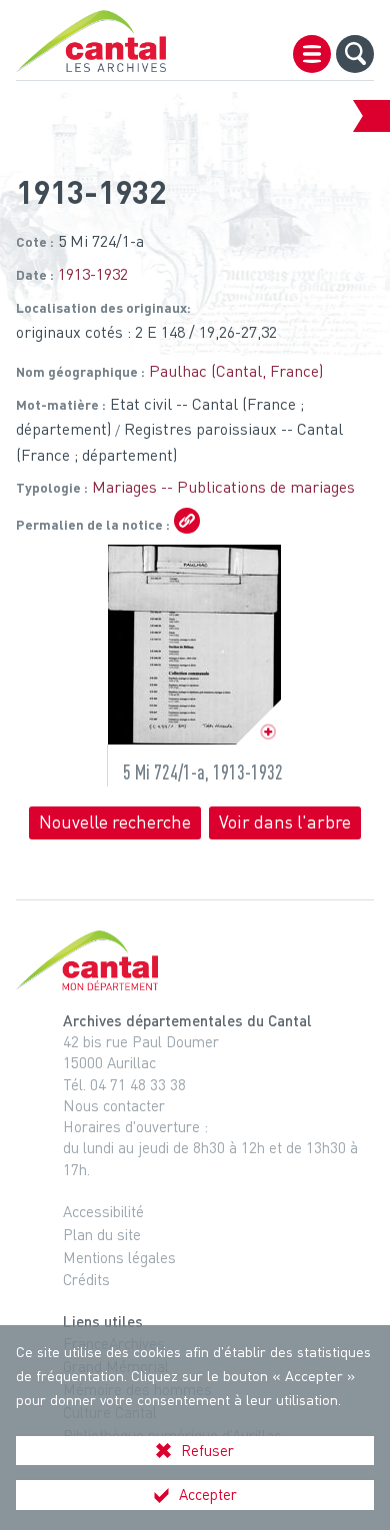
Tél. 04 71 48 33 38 (124, 1084)
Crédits (86, 1279)
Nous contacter (114, 1105)
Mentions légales (119, 1257)
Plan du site (102, 1234)
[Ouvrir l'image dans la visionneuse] (194, 645)
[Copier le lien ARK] (187, 521)
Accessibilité (103, 1211)
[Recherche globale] (355, 54)
